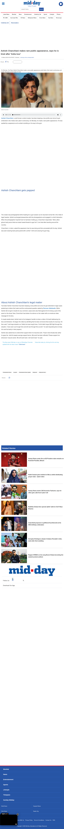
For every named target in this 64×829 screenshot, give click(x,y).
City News (50, 17)
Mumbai (14, 14)
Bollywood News (32, 17)
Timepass (6, 795)
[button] (7, 3)
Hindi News (4, 806)
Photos (58, 14)
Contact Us (48, 820)
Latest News (6, 14)
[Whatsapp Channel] (13, 65)
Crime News (42, 17)
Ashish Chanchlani (7, 118)
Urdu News (4, 811)
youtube (15, 372)
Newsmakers (15, 23)
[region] (32, 37)
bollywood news (42, 372)
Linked (10, 62)
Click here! (22, 344)
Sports (45, 14)
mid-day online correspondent (27, 57)
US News (23, 17)
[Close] (18, 814)
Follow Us (18, 62)
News (20, 14)
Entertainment (28, 14)
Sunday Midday (8, 800)
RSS (54, 820)
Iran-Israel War (14, 17)
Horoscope (59, 17)
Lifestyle (52, 14)
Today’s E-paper (32, 6)
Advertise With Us (19, 820)
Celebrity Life (37, 14)
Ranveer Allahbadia (49, 308)
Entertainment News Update (24, 372)
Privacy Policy (29, 820)
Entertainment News (7, 372)
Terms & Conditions (39, 820)
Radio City (36, 811)
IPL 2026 (5, 17)
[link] (4, 814)
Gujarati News (37, 806)
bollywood (35, 372)
